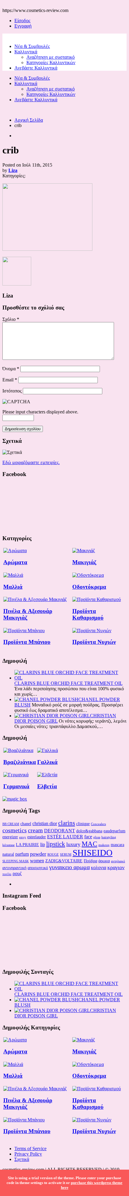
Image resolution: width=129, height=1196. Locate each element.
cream (35, 830)
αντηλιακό (118, 861)
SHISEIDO (92, 852)
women (37, 860)
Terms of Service (30, 1148)
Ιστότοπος (12, 390)
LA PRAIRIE (27, 844)
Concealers (98, 824)
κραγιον (115, 867)
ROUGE (53, 854)
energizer (10, 836)
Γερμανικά (16, 786)
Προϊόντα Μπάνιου (26, 642)
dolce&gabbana (89, 830)
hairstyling (108, 837)
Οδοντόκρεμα (89, 587)
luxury (73, 844)
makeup (104, 845)
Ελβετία (47, 786)
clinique (83, 823)
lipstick (55, 844)
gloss (96, 837)
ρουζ (17, 873)
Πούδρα (90, 860)
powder (38, 854)
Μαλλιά (12, 587)
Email (9, 379)
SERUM (65, 854)
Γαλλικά (47, 762)
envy (22, 837)
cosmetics (14, 830)
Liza (12, 170)
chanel (25, 823)
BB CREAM (10, 824)
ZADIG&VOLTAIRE (63, 860)
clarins (66, 823)
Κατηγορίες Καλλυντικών (50, 62)
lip (42, 844)
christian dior (44, 823)
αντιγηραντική (14, 867)
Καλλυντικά (25, 51)
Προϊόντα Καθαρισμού (88, 614)
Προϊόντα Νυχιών (94, 642)
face (88, 836)
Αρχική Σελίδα (28, 120)
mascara (117, 844)
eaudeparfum (114, 830)
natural (8, 854)
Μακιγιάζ (84, 562)
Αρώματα (15, 562)
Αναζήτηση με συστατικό (50, 57)
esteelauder (36, 836)
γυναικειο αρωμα (69, 867)
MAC (89, 844)
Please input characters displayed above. (40, 411)
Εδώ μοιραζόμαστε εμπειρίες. (31, 462)
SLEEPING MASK (15, 861)
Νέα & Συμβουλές (32, 46)
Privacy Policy (28, 1153)
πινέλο (6, 874)
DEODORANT (59, 830)
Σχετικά (21, 1159)
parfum (22, 854)
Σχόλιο (10, 319)
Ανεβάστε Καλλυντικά (35, 67)
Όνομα (10, 368)
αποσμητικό (38, 867)
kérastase (8, 845)
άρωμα (104, 860)
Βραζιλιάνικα (19, 762)
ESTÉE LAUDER (65, 836)
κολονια (98, 867)
